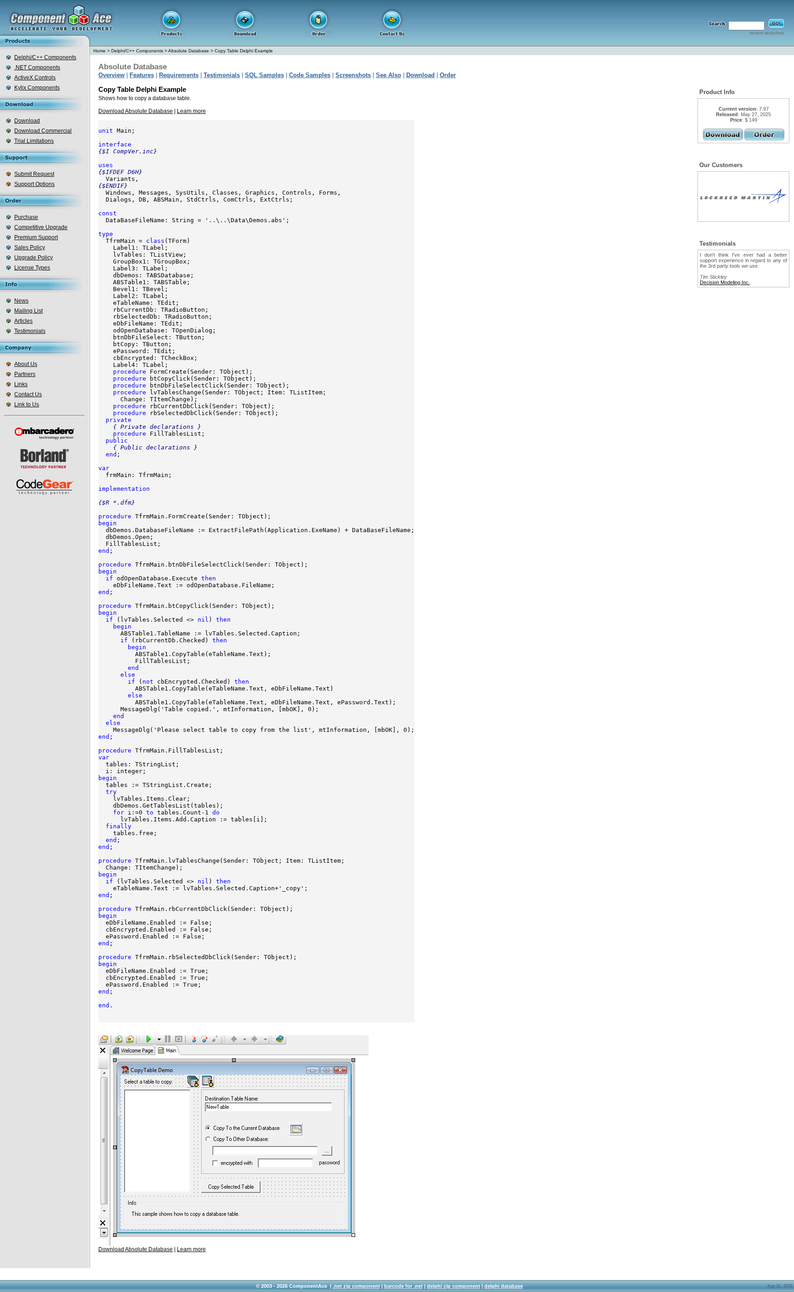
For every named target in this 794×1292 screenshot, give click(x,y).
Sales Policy (29, 247)
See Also (388, 75)
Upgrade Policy (33, 257)
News (21, 301)
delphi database (503, 1286)
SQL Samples (264, 75)
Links (21, 384)
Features (142, 75)
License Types (32, 267)
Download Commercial (43, 131)
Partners (24, 374)
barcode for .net (403, 1286)
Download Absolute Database (135, 111)
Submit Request (34, 174)
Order (448, 75)
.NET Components (37, 67)
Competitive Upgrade (41, 227)
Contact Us (28, 394)
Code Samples (309, 75)
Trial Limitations (34, 141)
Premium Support (36, 237)
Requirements (178, 75)
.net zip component (356, 1286)
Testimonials (29, 331)
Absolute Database (188, 50)
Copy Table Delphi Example (244, 50)
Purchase (26, 217)
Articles (23, 321)
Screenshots (353, 75)
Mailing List (28, 311)
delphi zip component (453, 1286)
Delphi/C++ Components (45, 57)
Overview (111, 75)
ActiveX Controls (35, 77)
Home (99, 50)
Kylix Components (37, 87)
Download (27, 121)
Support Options (34, 184)
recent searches (767, 32)
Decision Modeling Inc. (725, 282)
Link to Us (26, 404)
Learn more (191, 111)
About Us (25, 364)
